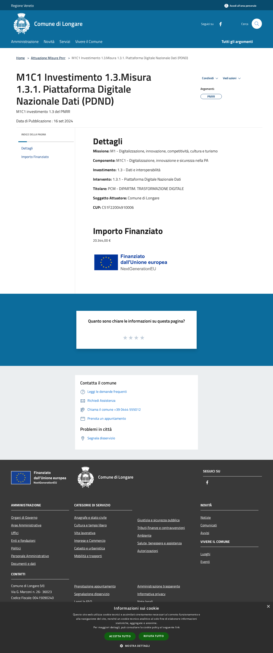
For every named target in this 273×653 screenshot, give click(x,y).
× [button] (268, 606)
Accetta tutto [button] (120, 636)
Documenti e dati (23, 563)
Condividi (208, 78)
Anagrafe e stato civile (90, 517)
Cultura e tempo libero (90, 525)
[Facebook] (219, 23)
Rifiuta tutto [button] (154, 636)
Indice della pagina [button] (33, 134)
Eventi (205, 561)
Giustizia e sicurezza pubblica (158, 520)
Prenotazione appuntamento (95, 586)
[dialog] (136, 627)
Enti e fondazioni (23, 540)
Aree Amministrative (26, 525)
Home (20, 57)
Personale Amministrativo (30, 555)
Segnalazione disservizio (91, 593)
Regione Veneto (22, 5)
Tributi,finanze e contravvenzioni (161, 527)
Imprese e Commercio (89, 540)
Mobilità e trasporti (88, 555)
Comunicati (208, 525)
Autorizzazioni (147, 550)
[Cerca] (257, 24)
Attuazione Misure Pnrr (48, 57)
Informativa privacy (151, 593)
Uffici (15, 532)
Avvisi (204, 532)
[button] (136, 646)
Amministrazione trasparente (158, 586)
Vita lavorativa (84, 532)
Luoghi (205, 554)
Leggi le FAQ (83, 601)
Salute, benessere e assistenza (159, 543)
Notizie (205, 517)
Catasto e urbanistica (89, 548)
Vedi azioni (230, 78)
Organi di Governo (24, 517)
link (177, 627)
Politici (16, 548)
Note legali (145, 601)
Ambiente (144, 535)
